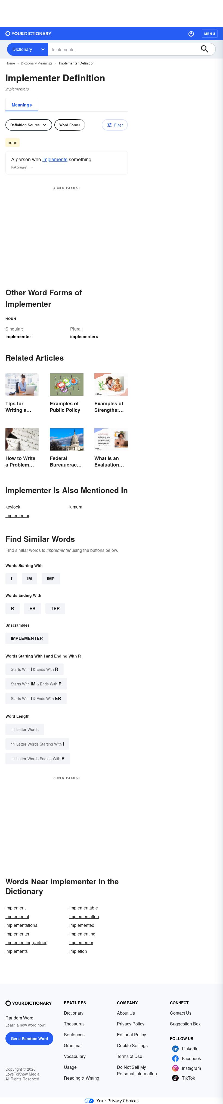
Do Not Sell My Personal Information (137, 1070)
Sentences (74, 1034)
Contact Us (180, 1013)
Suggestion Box (185, 1024)
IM (29, 578)
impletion (78, 951)
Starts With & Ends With (34, 669)
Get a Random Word (29, 1038)
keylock (12, 507)
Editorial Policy (131, 1034)
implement (15, 908)
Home (10, 63)
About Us (126, 1013)
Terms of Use (129, 1056)
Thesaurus (74, 1024)
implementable (83, 908)
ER (32, 608)
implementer (27, 638)
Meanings (22, 105)
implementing (82, 934)
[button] (191, 33)
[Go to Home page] (28, 33)
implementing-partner (26, 942)
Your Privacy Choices (118, 1101)
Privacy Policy (130, 1024)
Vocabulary (75, 1056)
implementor (17, 515)
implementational (22, 925)
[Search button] (207, 49)
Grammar (73, 1045)
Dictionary (22, 49)
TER (55, 608)
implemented (81, 925)
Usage (70, 1067)
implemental (17, 916)
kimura (75, 507)
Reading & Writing (81, 1078)
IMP (51, 578)
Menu (209, 33)
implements (54, 159)
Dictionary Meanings (36, 63)
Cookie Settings (132, 1045)
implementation (84, 916)
